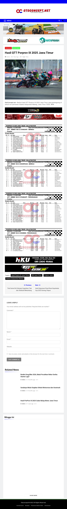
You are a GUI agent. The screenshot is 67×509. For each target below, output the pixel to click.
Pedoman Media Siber (37, 505)
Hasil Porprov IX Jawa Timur (20, 275)
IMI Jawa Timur (37, 275)
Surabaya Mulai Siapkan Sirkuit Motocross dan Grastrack (40, 387)
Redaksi (27, 505)
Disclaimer (48, 505)
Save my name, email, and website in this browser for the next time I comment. (32, 354)
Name (9, 332)
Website (9, 346)
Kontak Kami (20, 505)
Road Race (16, 48)
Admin (8, 57)
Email (9, 339)
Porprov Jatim (48, 275)
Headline (8, 48)
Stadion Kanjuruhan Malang (14, 278)
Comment (10, 310)
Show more (33, 495)
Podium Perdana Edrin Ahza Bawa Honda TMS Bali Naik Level (41, 486)
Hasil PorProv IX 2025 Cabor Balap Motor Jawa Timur (39, 401)
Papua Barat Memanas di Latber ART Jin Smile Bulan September (27, 446)
